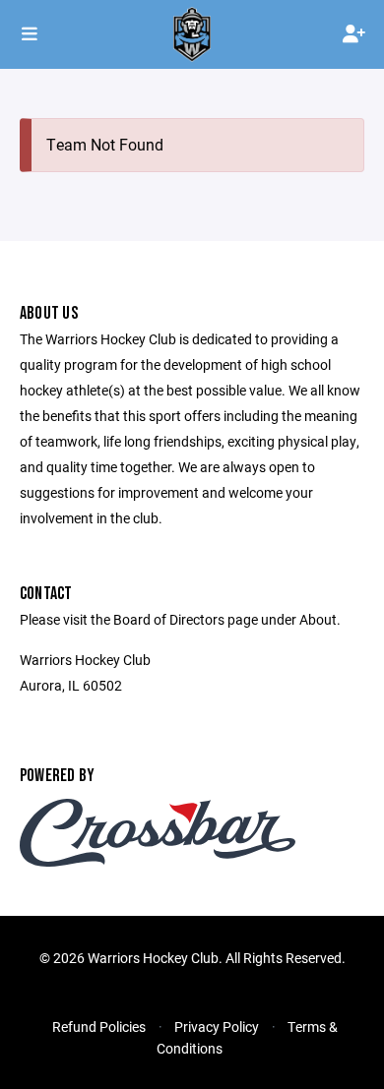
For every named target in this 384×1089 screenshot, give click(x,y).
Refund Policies (99, 1026)
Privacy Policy (216, 1026)
